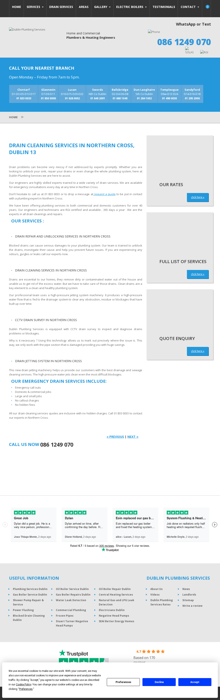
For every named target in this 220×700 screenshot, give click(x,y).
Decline (159, 682)
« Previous (115, 437)
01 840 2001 (97, 98)
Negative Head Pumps (114, 615)
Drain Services (61, 7)
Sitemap (188, 600)
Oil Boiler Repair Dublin (115, 589)
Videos (155, 594)
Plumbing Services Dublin (30, 589)
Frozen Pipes (64, 615)
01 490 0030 (169, 98)
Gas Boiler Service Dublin (30, 594)
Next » (132, 437)
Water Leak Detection (71, 600)
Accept (194, 682)
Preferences (123, 682)
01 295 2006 (192, 98)
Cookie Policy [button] (23, 684)
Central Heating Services (116, 594)
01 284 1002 (144, 98)
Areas (84, 7)
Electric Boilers (130, 7)
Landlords (189, 594)
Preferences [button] (26, 689)
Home (16, 7)
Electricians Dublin (112, 610)
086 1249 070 (184, 42)
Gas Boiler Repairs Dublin (73, 594)
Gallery (101, 7)
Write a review (192, 606)
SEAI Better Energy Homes (116, 621)
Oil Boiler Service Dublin (72, 589)
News (186, 589)
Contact (189, 7)
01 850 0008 (48, 98)
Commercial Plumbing (71, 610)
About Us (156, 589)
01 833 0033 (23, 98)
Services (34, 7)
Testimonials (164, 7)
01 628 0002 (72, 98)
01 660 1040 (120, 98)
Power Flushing (23, 610)
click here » (197, 197)
